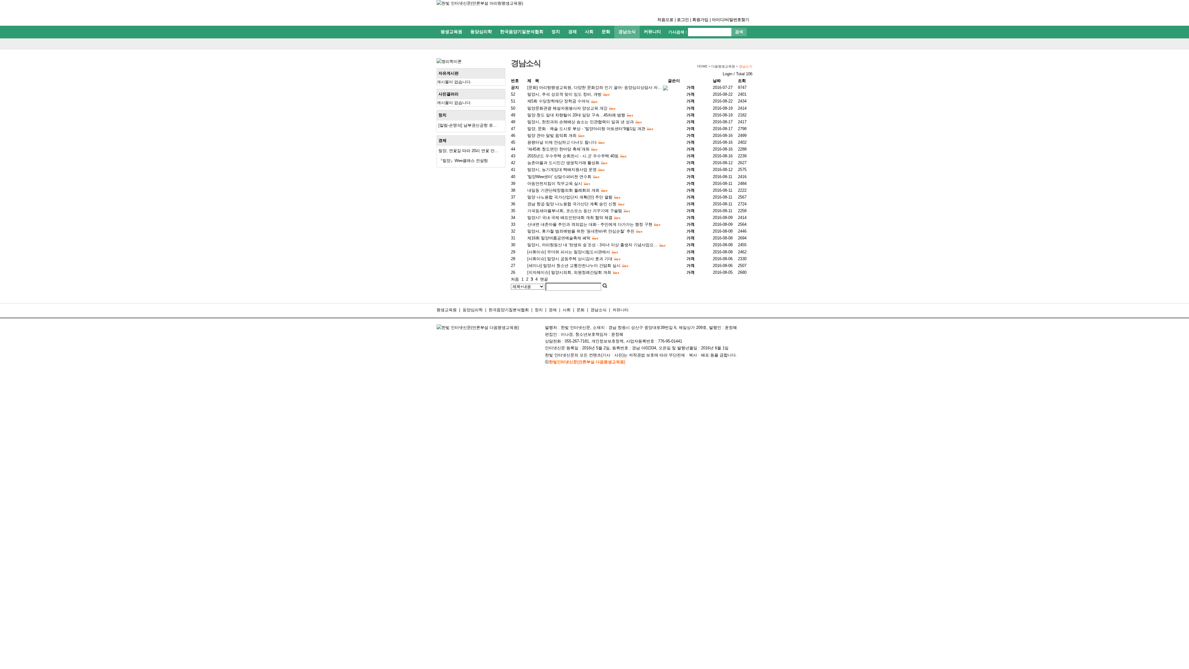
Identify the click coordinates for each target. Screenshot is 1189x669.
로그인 (683, 19)
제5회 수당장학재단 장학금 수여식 (558, 101)
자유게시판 (448, 73)
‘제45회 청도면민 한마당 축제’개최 (558, 149)
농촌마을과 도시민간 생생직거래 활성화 (563, 162)
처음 (515, 279)
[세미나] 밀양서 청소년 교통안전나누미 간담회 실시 (574, 265)
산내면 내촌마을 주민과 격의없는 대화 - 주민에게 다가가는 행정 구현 (589, 224)
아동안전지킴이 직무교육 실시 (554, 183)
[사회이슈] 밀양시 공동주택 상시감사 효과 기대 (569, 258)
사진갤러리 (448, 94)
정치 (555, 31)
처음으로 (665, 19)
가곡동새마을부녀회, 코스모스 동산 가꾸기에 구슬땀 (574, 210)
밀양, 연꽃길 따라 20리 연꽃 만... (468, 150)
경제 (572, 31)
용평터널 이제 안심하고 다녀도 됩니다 (562, 142)
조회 (742, 80)
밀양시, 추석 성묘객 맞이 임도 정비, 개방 (564, 94)
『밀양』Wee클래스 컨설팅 (463, 160)
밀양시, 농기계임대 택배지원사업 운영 (562, 169)
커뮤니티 (652, 31)
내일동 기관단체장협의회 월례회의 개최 (563, 190)
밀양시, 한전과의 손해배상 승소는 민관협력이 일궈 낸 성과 (580, 122)
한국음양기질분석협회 (521, 31)
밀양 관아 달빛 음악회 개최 (552, 135)
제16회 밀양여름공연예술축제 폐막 (558, 238)
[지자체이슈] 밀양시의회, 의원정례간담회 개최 (569, 272)
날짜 (717, 80)
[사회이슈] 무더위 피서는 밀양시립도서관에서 (568, 252)
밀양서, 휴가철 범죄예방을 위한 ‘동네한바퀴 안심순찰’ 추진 (580, 231)
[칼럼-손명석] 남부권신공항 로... (467, 125)
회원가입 (700, 19)
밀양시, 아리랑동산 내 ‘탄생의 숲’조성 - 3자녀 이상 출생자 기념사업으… (592, 245)
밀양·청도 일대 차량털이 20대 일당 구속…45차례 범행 (576, 115)
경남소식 (627, 31)
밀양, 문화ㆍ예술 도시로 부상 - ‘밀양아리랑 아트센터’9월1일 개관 (586, 128)
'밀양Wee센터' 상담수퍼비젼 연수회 (559, 176)
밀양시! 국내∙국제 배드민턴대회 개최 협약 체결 (569, 217)
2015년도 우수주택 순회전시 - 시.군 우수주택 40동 (573, 156)
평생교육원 (451, 31)
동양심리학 (481, 31)
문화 (606, 31)
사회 (589, 31)
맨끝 (544, 279)
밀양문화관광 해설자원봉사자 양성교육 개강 (567, 108)
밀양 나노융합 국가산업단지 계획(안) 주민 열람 (569, 197)
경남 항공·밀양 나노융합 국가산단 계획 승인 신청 (571, 204)
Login (727, 74)
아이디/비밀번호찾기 (730, 19)
